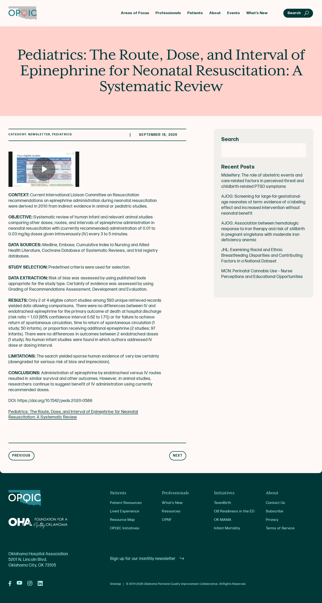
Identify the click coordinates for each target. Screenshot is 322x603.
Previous (21, 456)
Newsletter (39, 134)
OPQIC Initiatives (125, 528)
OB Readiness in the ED (234, 511)
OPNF (166, 520)
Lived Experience (124, 511)
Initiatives (224, 493)
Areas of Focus (135, 13)
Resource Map (122, 520)
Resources (171, 511)
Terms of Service (280, 528)
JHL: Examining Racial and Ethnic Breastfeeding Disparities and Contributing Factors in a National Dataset (262, 256)
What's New (172, 503)
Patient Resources (126, 503)
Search (230, 140)
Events (233, 13)
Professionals (168, 13)
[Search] (300, 150)
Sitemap (115, 584)
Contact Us (275, 503)
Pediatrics (62, 134)
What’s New (257, 13)
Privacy (272, 520)
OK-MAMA (222, 520)
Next (178, 456)
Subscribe (274, 511)
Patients (195, 13)
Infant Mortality (227, 528)
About (215, 13)
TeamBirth (222, 503)
